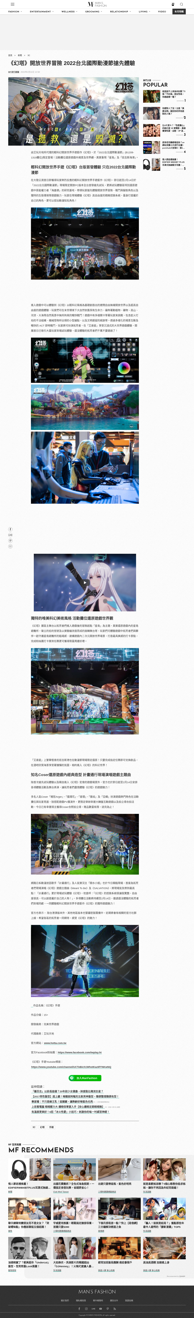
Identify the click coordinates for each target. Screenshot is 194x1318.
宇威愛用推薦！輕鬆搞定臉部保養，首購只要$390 (73, 1225)
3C (29, 55)
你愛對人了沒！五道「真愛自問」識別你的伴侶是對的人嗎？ (173, 111)
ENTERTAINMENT (40, 12)
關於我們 (65, 1300)
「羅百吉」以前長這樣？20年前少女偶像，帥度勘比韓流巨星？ (67, 1091)
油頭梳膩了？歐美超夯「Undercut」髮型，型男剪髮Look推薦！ (29, 1264)
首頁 (10, 55)
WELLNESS (68, 12)
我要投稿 (129, 1300)
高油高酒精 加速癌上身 (156, 1262)
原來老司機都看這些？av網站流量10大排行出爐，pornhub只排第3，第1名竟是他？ (173, 145)
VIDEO (162, 12)
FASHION (13, 12)
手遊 (51, 1127)
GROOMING (92, 12)
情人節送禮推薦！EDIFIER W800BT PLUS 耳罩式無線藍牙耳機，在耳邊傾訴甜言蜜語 (173, 162)
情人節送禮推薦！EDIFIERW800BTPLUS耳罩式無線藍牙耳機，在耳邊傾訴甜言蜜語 (29, 1186)
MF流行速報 (13, 72)
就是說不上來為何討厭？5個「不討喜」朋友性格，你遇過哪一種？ (173, 94)
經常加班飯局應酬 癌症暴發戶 (115, 1262)
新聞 (20, 55)
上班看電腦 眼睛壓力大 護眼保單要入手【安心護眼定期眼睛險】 (68, 1106)
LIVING (143, 12)
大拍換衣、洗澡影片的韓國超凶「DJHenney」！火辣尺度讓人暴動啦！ (73, 1264)
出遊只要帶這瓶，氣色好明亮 (114, 1183)
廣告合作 (114, 1300)
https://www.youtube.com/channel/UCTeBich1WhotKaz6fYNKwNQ (71, 1067)
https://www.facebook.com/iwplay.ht (80, 1052)
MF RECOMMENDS (41, 1150)
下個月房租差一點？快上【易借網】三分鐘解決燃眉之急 (118, 1225)
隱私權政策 (81, 1300)
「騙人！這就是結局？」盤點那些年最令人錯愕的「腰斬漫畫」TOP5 (163, 1225)
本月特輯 (179, 12)
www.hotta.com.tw (55, 1043)
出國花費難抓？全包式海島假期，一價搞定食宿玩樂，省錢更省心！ (73, 1185)
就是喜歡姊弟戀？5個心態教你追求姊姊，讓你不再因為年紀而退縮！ (164, 1185)
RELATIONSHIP (119, 12)
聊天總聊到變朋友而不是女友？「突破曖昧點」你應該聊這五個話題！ (28, 1225)
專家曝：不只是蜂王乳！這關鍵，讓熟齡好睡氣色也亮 (62, 1101)
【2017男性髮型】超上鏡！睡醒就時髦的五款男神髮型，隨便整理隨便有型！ (75, 1096)
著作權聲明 (98, 1300)
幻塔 (42, 1127)
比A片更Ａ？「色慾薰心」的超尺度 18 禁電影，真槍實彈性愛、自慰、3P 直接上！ (174, 128)
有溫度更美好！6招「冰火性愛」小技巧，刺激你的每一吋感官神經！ (71, 1112)
